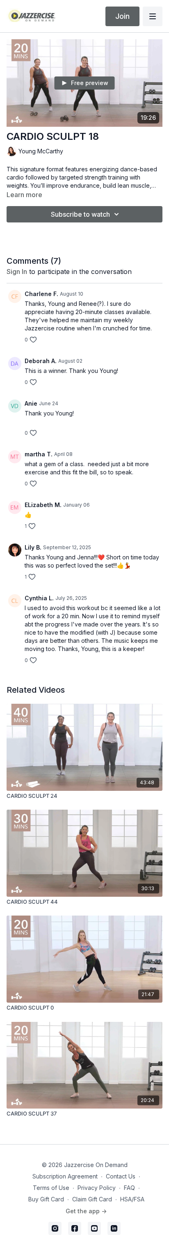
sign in (17, 271)
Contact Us (120, 1176)
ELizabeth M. (43, 504)
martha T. (39, 454)
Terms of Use (51, 1187)
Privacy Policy (97, 1187)
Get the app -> (86, 1211)
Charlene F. (41, 293)
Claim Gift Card (92, 1199)
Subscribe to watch (80, 214)
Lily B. (33, 547)
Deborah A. (41, 360)
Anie (31, 403)
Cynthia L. (39, 598)
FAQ (129, 1187)
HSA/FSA (132, 1199)
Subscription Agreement (65, 1176)
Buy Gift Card (46, 1199)
